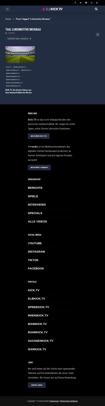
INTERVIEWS (37, 204)
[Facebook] (75, 2)
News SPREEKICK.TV (13, 86)
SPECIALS (35, 213)
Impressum (54, 401)
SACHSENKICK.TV (40, 340)
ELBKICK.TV (36, 298)
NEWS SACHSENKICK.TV (14, 83)
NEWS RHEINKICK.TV (13, 76)
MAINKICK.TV (37, 323)
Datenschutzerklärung (69, 401)
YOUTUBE (35, 243)
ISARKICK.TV (37, 349)
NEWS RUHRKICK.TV (13, 79)
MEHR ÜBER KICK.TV (38, 136)
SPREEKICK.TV (38, 307)
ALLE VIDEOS (37, 221)
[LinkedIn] (80, 2)
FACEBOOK (36, 268)
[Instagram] (91, 2)
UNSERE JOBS (36, 385)
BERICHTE (35, 187)
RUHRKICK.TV (38, 332)
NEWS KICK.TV (26, 70)
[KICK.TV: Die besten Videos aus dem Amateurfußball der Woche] (20, 54)
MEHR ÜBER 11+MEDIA (38, 167)
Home (8, 19)
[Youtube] (86, 2)
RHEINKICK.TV (38, 315)
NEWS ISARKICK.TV (12, 70)
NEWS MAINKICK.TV (12, 73)
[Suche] (96, 9)
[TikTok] (97, 2)
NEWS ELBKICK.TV (19, 67)
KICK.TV (8, 67)
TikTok (33, 260)
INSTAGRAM (36, 251)
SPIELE (33, 196)
